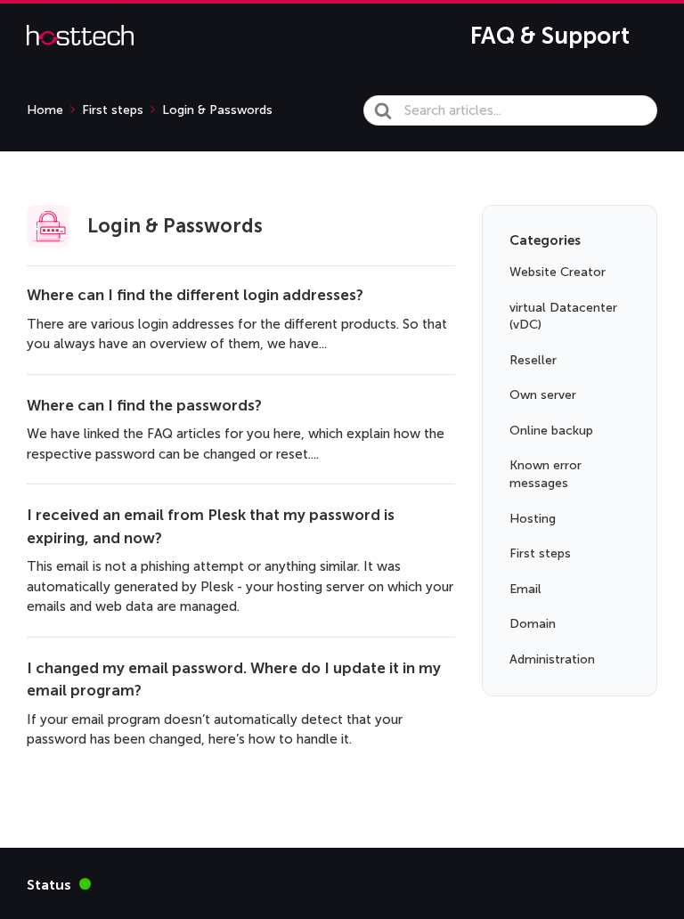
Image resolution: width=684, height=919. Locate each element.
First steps (540, 553)
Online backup (551, 430)
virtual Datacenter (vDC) (563, 316)
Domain (532, 623)
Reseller (533, 360)
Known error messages (545, 474)
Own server (542, 395)
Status (59, 883)
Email (525, 589)
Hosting (532, 518)
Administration (552, 659)
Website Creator (557, 272)
